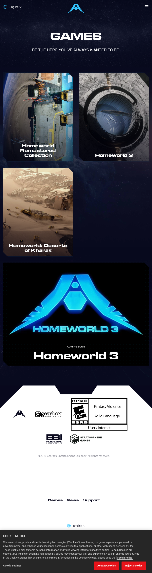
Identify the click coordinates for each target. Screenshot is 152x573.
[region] (76, 551)
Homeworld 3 (114, 155)
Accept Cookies (106, 565)
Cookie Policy (124, 557)
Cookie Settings (12, 565)
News (73, 500)
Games (55, 500)
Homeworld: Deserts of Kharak (38, 247)
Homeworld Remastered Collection (38, 150)
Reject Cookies (134, 565)
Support (91, 500)
